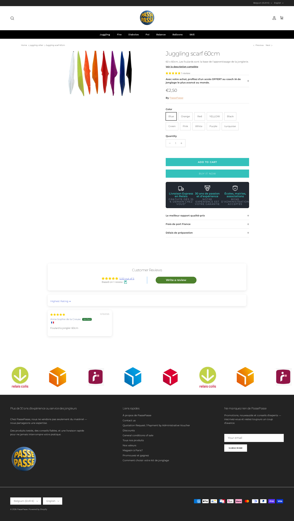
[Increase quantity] (182, 143)
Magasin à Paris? (133, 450)
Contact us (129, 420)
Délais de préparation (179, 232)
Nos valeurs (129, 445)
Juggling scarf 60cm (55, 45)
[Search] (12, 18)
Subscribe (236, 448)
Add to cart (207, 162)
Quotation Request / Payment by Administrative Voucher (156, 425)
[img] (57, 314)
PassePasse (176, 97)
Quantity (171, 136)
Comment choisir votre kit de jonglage (146, 460)
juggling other (36, 45)
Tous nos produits (133, 440)
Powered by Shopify (38, 509)
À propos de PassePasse (137, 415)
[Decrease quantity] (169, 143)
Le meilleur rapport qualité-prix (185, 215)
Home (24, 45)
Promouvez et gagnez (136, 455)
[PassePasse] (147, 18)
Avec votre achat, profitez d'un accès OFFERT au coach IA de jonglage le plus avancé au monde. (203, 81)
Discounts (129, 430)
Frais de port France (178, 224)
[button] (173, 73)
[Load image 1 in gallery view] (101, 75)
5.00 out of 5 (126, 278)
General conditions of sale (138, 435)
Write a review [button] (176, 280)
